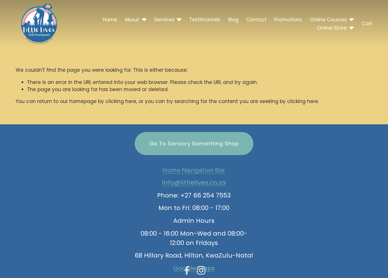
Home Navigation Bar (193, 170)
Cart (367, 23)
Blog (233, 19)
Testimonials (204, 19)
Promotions (288, 19)
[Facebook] (186, 270)
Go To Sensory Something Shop (194, 143)
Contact (256, 19)
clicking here (120, 101)
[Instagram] (201, 270)
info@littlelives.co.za (194, 182)
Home (110, 19)
